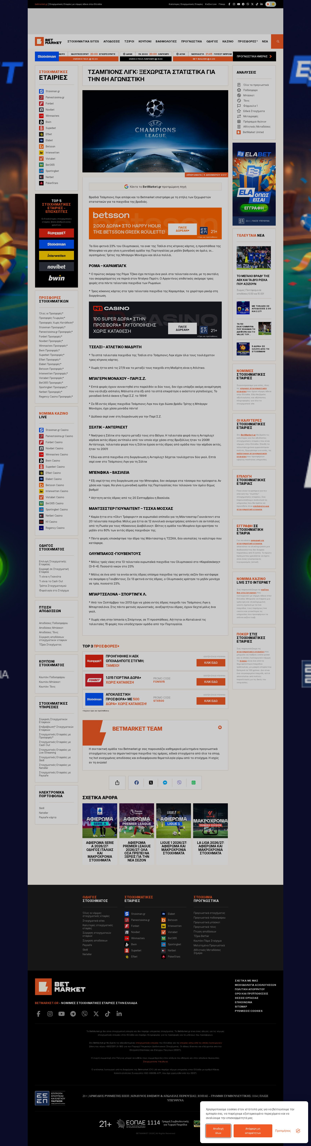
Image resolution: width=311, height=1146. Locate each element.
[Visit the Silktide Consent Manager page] (298, 1131)
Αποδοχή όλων (218, 1130)
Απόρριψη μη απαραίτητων (253, 1130)
